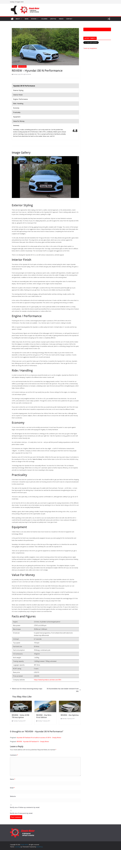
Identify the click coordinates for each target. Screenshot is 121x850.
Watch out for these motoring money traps (27, 689)
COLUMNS (44, 19)
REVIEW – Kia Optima (70, 715)
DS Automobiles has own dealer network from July (63, 690)
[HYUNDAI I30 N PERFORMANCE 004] (70, 160)
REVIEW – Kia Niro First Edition (43, 716)
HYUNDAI (14, 66)
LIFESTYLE (53, 19)
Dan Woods (28, 74)
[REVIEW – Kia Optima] (70, 702)
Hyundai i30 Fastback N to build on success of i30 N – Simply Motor (39, 738)
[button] (21, 19)
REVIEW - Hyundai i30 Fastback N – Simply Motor (33, 741)
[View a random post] (109, 19)
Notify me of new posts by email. (21, 813)
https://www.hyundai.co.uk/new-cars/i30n (47, 680)
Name (12, 779)
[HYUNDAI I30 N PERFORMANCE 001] (22, 160)
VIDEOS (61, 19)
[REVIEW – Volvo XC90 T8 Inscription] (21, 702)
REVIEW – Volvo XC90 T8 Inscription (20, 716)
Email (12, 788)
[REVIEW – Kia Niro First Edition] (45, 702)
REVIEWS (33, 19)
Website (13, 796)
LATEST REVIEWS (22, 66)
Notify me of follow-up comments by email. (25, 807)
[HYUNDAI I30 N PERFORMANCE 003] (54, 160)
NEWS (26, 19)
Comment (14, 755)
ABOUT (18, 19)
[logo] (22, 829)
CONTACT (69, 19)
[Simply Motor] (12, 19)
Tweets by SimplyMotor (90, 48)
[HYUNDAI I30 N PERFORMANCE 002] (38, 160)
